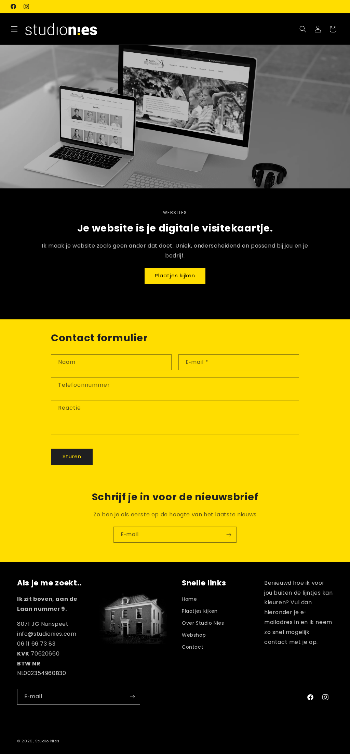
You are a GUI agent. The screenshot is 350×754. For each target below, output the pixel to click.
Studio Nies (47, 741)
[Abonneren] (228, 535)
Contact (192, 647)
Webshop (194, 635)
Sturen (72, 456)
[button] (14, 29)
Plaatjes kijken (175, 275)
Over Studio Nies (203, 623)
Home (189, 599)
